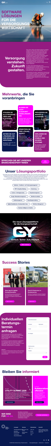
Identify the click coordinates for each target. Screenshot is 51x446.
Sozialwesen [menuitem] (16, 434)
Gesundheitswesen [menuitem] (18, 435)
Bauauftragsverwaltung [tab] (32, 200)
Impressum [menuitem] (47, 442)
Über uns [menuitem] (32, 429)
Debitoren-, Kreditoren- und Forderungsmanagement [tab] (25, 185)
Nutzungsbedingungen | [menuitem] (33, 442)
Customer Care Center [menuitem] (25, 430)
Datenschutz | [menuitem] (41, 442)
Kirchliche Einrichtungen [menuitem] (16, 432)
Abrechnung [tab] (34, 189)
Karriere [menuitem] (32, 433)
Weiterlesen (32, 301)
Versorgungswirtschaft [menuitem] (18, 429)
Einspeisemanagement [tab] (35, 192)
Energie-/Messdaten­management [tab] (18, 196)
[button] (44, 440)
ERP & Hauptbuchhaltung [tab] (20, 189)
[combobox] (38, 353)
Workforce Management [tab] (38, 204)
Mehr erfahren (10, 301)
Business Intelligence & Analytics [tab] (25, 207)
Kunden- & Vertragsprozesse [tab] (18, 192)
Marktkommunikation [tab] (35, 196)
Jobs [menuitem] (31, 434)
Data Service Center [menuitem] (25, 433)
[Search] (47, 2)
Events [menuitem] (31, 431)
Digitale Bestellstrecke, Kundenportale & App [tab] (18, 204)
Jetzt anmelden (10, 402)
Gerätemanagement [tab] (17, 200)
